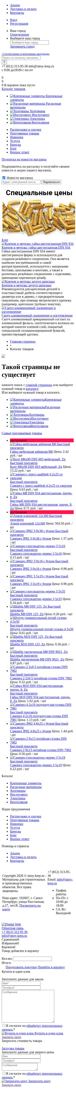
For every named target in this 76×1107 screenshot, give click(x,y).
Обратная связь (12, 928)
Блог (13, 148)
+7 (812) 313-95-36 (15, 66)
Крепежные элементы (25, 783)
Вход (13, 20)
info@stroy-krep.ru (41, 66)
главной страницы (39, 385)
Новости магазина (19, 178)
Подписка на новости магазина (24, 159)
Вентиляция (39, 426)
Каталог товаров (13, 89)
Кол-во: (7, 958)
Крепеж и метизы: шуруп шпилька (26, 285)
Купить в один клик (48, 1033)
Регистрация (19, 23)
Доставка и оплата (23, 9)
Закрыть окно (11, 1037)
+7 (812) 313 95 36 (14, 932)
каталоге (32, 388)
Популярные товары (24, 133)
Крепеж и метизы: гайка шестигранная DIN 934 (36, 247)
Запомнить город (22, 46)
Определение (19, 34)
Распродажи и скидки (25, 129)
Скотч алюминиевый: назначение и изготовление (37, 315)
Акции (15, 5)
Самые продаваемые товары (22, 433)
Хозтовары (36, 414)
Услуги (15, 141)
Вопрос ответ (19, 152)
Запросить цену (39, 1081)
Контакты (17, 12)
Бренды (15, 144)
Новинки (16, 137)
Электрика (36, 422)
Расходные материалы (26, 787)
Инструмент (40, 418)
